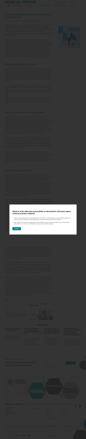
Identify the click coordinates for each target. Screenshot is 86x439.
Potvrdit (16, 228)
